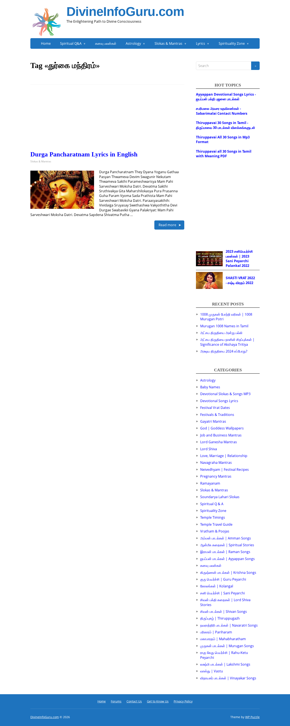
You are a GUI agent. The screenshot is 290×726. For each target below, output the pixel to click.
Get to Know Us (158, 701)
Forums (116, 701)
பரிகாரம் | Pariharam (216, 632)
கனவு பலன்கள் (105, 43)
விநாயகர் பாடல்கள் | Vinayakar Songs (228, 678)
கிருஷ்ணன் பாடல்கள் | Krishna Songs (228, 572)
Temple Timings (212, 517)
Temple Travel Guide (216, 524)
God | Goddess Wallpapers (222, 428)
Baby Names (210, 387)
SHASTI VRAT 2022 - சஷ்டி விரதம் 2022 (240, 280)
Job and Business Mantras (221, 435)
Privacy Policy (183, 701)
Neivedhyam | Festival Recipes (224, 469)
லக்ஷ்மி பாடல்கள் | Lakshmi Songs (225, 664)
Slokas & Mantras (168, 43)
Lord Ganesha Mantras (218, 442)
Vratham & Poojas (214, 531)
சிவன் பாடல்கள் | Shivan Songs (223, 611)
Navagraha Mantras (216, 462)
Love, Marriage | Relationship (223, 455)
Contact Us (134, 701)
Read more (167, 225)
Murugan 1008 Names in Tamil (224, 326)
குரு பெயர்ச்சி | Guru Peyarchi (223, 579)
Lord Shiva (208, 449)
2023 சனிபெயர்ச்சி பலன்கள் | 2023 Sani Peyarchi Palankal (239, 258)
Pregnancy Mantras (215, 476)
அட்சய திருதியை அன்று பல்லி (221, 332)
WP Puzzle (252, 717)
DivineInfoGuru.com (125, 11)
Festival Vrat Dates (215, 407)
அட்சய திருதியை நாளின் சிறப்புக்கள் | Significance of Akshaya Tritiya (227, 342)
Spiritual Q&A (71, 43)
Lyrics (200, 43)
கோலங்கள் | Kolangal (216, 586)
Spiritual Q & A (211, 504)
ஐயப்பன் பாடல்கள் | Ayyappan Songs (227, 558)
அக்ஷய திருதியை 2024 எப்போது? (223, 351)
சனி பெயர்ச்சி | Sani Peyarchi (222, 593)
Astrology (133, 43)
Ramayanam (210, 483)
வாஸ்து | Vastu (211, 671)
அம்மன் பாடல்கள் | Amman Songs (225, 538)
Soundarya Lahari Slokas (219, 497)
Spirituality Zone (232, 43)
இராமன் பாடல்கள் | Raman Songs (225, 551)
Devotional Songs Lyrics (219, 401)
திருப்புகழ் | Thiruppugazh (220, 618)
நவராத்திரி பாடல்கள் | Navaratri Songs (229, 625)
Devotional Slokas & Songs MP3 (225, 394)
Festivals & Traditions (217, 414)
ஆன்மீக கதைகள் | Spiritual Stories (227, 545)
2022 (245, 265)
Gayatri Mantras (213, 421)
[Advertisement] (107, 121)
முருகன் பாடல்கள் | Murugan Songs (227, 646)
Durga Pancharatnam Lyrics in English (84, 154)
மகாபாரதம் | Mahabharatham (223, 639)
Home (46, 43)
